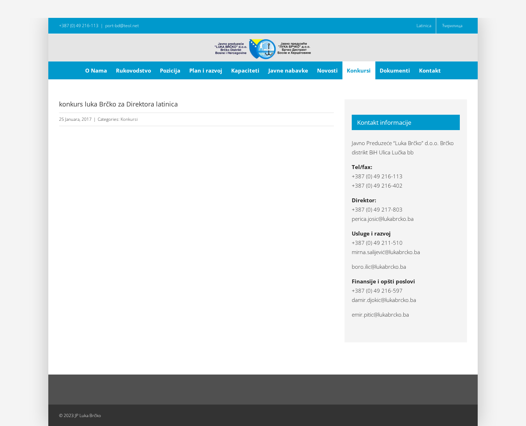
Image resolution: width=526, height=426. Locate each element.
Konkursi (129, 119)
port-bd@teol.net (122, 26)
